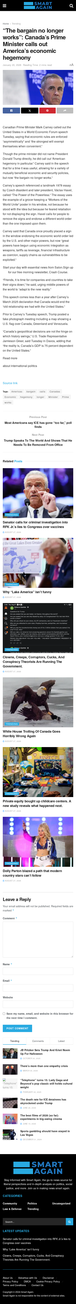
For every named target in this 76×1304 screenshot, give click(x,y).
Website (8, 997)
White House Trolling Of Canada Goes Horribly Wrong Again (31, 733)
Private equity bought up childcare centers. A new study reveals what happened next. (37, 803)
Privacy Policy (10, 1281)
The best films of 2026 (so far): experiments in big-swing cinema (41, 1117)
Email (7, 980)
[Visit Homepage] (38, 5)
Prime (65, 396)
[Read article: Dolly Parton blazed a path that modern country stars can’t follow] (38, 842)
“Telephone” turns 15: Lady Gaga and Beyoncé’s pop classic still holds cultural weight (46, 1083)
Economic (10, 396)
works (8, 402)
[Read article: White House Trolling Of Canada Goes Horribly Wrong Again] (38, 702)
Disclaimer (48, 1277)
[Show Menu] (4, 5)
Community (10, 1203)
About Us (8, 1277)
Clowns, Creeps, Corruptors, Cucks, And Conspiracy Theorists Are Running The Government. (33, 662)
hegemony (26, 396)
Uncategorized (61, 1203)
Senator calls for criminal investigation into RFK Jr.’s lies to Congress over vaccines (35, 524)
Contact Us (38, 1285)
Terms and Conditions (14, 1285)
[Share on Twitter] (29, 110)
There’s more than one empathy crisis (44, 1066)
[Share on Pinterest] (47, 110)
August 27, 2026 (12, 532)
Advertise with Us (27, 1277)
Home (6, 23)
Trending (16, 23)
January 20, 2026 (12, 65)
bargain (31, 391)
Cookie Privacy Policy (48, 1281)
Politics (32, 1203)
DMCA (27, 1281)
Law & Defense (12, 1209)
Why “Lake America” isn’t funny (27, 591)
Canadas (55, 391)
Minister (53, 396)
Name (7, 964)
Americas (16, 391)
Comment (10, 918)
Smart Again (27, 1291)
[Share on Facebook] (11, 110)
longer (40, 396)
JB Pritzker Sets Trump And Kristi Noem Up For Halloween (45, 1051)
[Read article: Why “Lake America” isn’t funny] (38, 563)
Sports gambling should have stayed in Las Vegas (45, 1133)
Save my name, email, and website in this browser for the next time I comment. (39, 1015)
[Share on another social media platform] (65, 110)
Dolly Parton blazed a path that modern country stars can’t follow (32, 873)
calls (42, 391)
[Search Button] (71, 5)
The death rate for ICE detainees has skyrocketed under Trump (43, 1101)
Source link (10, 383)
